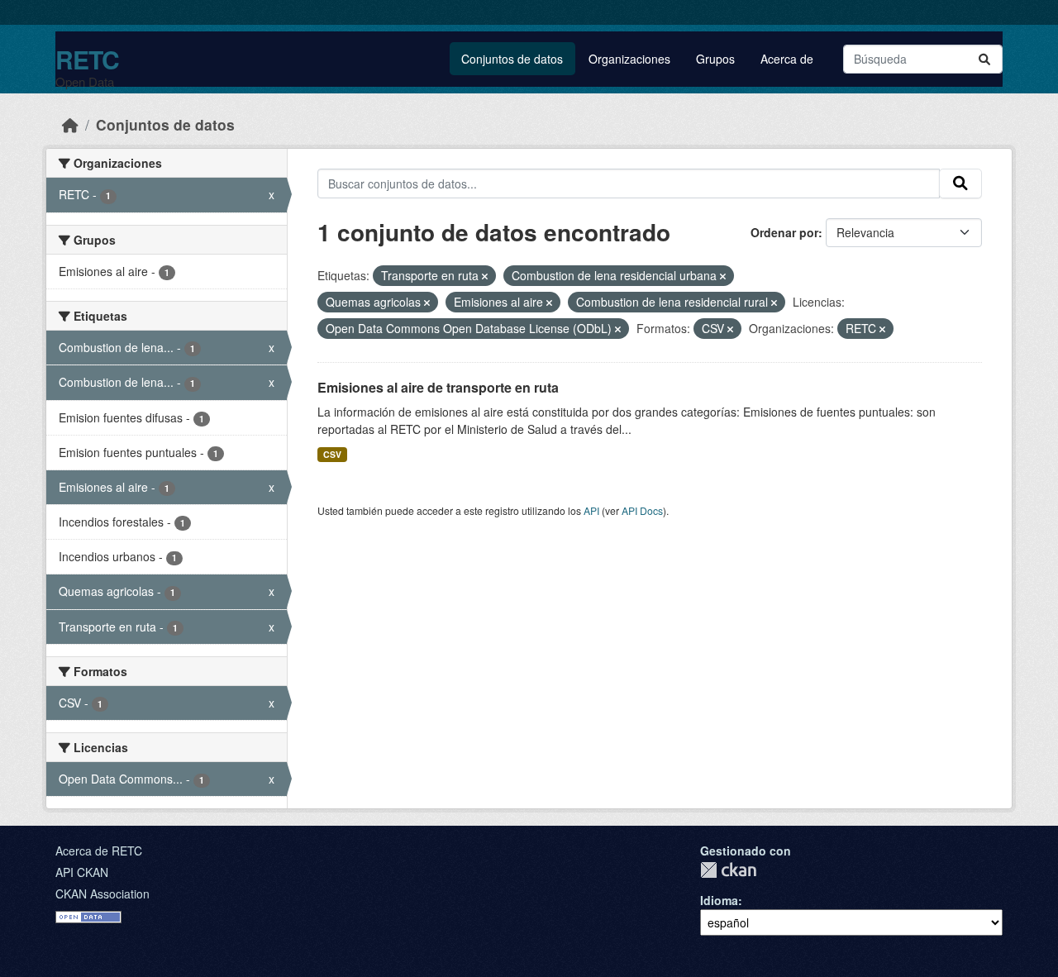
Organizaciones (629, 58)
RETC (87, 59)
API (591, 510)
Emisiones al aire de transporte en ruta (438, 387)
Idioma (719, 900)
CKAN (728, 870)
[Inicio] (70, 124)
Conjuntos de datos (512, 58)
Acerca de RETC (98, 850)
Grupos (715, 58)
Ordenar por (784, 232)
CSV (332, 454)
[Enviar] (984, 59)
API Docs (642, 510)
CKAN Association (102, 893)
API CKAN (81, 872)
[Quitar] (485, 276)
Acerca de (786, 58)
